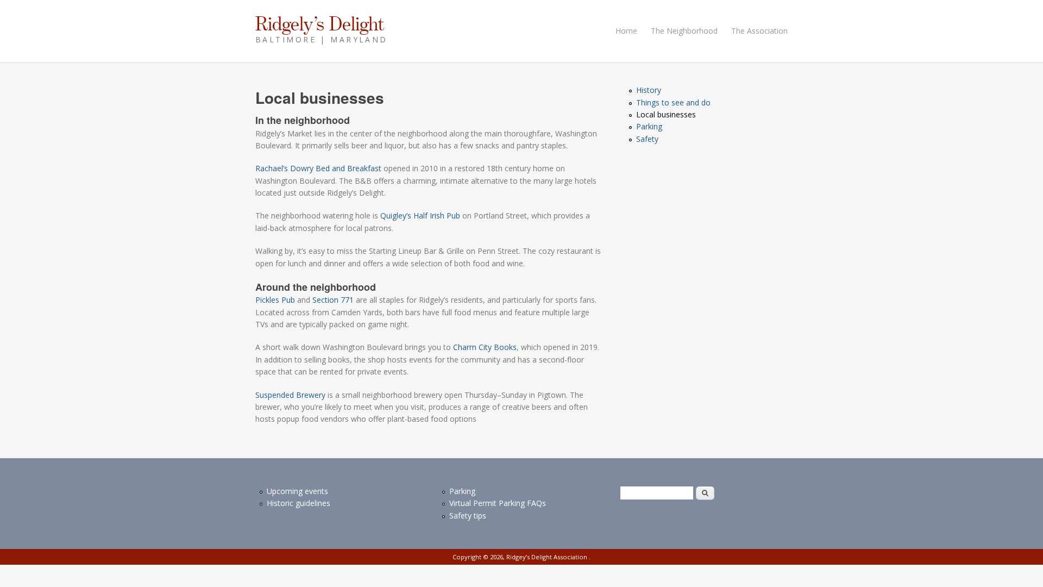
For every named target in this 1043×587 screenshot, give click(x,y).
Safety (647, 139)
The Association (759, 31)
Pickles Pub (275, 300)
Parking (649, 126)
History (648, 90)
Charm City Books (485, 347)
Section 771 (333, 300)
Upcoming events (297, 491)
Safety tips (467, 515)
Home (626, 31)
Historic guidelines (298, 503)
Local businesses (666, 114)
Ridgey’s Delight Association (547, 557)
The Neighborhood (684, 31)
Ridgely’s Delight (320, 23)
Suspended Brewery (290, 395)
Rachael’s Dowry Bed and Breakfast (318, 168)
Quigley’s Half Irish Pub (420, 215)
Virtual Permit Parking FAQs (497, 503)
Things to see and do (673, 102)
